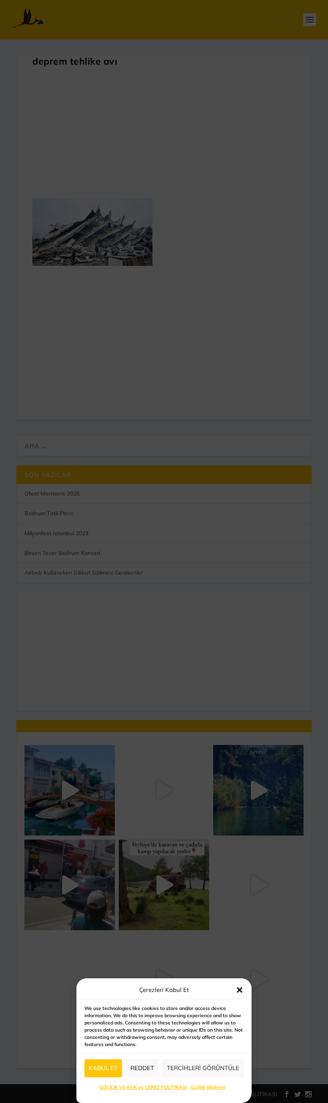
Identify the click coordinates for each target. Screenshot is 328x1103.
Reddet (142, 1068)
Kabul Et (103, 1068)
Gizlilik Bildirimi (208, 1087)
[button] (240, 990)
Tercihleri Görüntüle (203, 1068)
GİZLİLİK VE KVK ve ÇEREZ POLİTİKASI (143, 1087)
